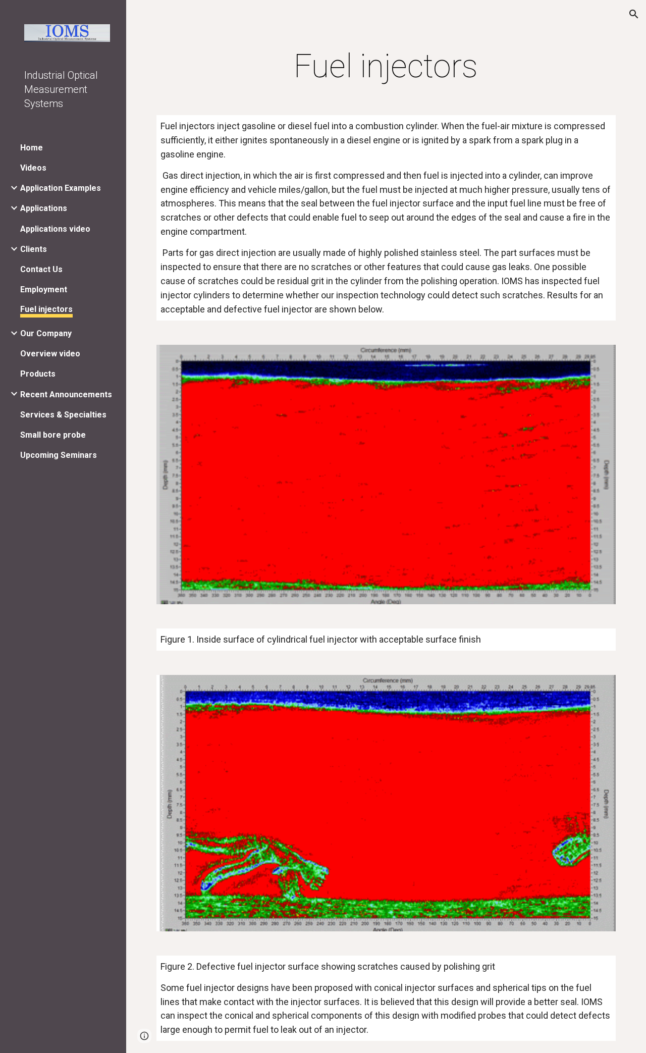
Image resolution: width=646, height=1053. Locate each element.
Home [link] (31, 147)
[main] (386, 66)
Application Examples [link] (60, 188)
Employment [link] (43, 289)
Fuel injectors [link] (46, 309)
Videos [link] (33, 168)
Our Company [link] (46, 333)
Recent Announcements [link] (66, 394)
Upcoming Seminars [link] (58, 455)
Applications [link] (43, 208)
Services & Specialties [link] (63, 414)
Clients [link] (33, 249)
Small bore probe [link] (53, 435)
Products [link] (38, 374)
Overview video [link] (50, 353)
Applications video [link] (55, 229)
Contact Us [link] (41, 269)
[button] (634, 14)
